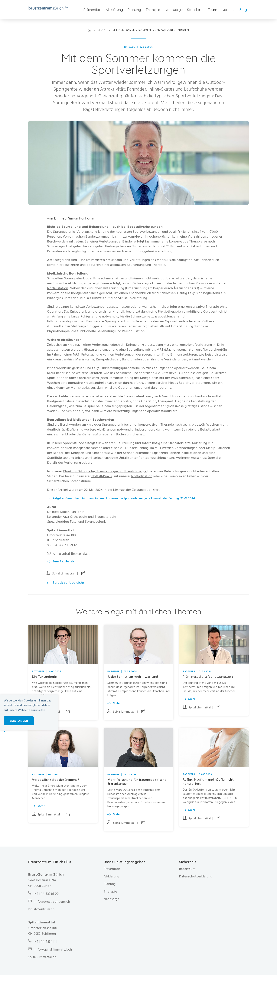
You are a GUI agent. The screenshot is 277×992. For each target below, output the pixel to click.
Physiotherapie (182, 378)
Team (212, 10)
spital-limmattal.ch (42, 957)
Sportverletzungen (147, 231)
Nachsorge (174, 10)
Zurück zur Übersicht (68, 582)
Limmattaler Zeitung (128, 490)
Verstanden (18, 721)
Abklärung (114, 10)
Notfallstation (57, 288)
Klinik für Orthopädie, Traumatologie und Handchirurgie (105, 471)
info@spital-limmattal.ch (53, 949)
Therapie (153, 10)
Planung (134, 10)
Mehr (116, 703)
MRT (160, 349)
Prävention (92, 10)
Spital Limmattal (63, 573)
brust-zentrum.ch (41, 909)
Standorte (195, 10)
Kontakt (228, 10)
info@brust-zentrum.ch (52, 901)
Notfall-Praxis (101, 476)
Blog (243, 10)
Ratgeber (130, 47)
